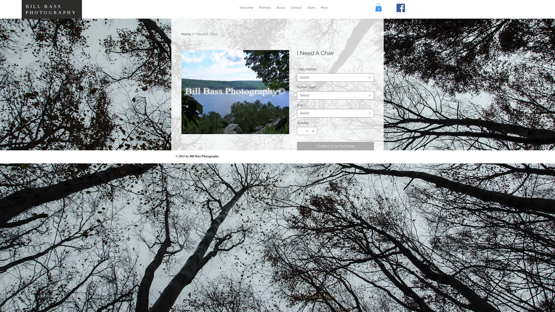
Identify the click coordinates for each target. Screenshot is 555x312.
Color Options (307, 69)
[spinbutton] (307, 131)
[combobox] (335, 77)
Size (301, 105)
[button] (378, 7)
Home (186, 34)
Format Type (307, 87)
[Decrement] (300, 131)
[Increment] (313, 131)
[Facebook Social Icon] (401, 8)
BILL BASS (44, 6)
